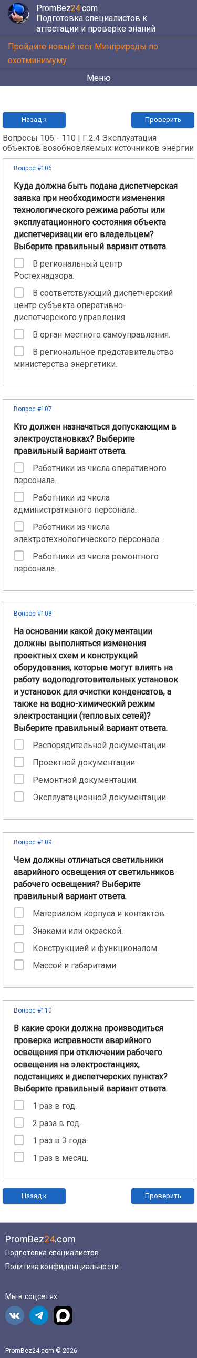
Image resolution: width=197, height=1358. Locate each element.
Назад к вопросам (34, 122)
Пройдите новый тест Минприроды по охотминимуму (83, 53)
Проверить (163, 120)
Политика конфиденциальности (62, 1266)
